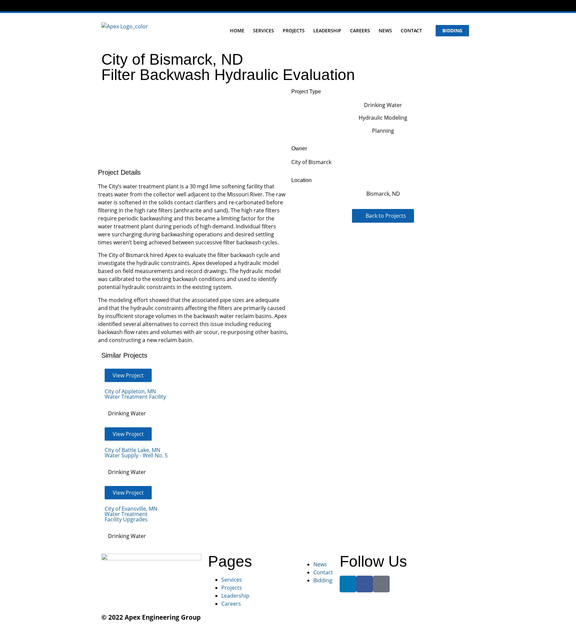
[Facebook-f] (462, 6)
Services (263, 30)
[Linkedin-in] (451, 6)
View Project (128, 375)
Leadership (327, 30)
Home (237, 30)
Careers (360, 30)
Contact (411, 30)
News (385, 30)
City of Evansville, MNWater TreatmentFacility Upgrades (131, 514)
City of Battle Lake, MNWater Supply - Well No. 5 (136, 452)
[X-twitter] (473, 6)
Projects (294, 30)
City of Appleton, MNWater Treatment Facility (135, 394)
